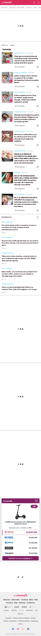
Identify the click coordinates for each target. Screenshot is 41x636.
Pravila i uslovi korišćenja (21, 618)
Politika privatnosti (24, 621)
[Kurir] (16, 607)
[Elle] (21, 610)
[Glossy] (20, 613)
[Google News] (28, 629)
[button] (19, 67)
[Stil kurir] (36, 610)
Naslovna (4, 45)
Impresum (8, 618)
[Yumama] (6, 2)
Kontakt (33, 618)
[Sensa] (14, 610)
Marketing (34, 621)
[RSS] (23, 629)
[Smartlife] (29, 610)
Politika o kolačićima (10, 621)
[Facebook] (13, 629)
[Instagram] (18, 629)
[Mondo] (8, 607)
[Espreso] (24, 607)
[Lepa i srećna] (6, 610)
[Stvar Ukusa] (32, 607)
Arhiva (20, 624)
